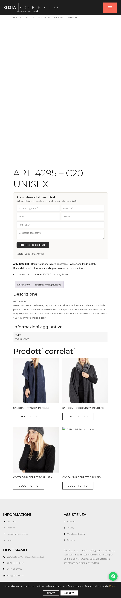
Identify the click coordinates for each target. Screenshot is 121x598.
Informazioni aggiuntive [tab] (48, 284)
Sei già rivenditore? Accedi (30, 253)
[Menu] (110, 8)
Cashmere (26, 17)
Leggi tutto (29, 416)
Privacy (113, 585)
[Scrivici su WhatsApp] (113, 576)
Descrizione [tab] (24, 284)
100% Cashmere (43, 17)
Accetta (69, 593)
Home (16, 17)
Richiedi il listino (32, 245)
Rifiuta (51, 593)
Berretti (66, 274)
